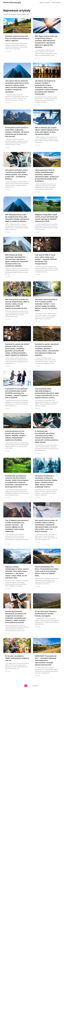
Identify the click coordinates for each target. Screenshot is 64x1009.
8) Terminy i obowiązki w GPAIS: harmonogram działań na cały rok (17, 658)
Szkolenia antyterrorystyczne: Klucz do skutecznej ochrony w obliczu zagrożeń (17, 38)
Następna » (35, 685)
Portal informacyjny (12, 2)
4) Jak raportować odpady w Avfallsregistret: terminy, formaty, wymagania (46, 613)
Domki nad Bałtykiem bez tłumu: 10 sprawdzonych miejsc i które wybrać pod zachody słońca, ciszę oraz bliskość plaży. (47, 571)
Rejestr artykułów (45, 2)
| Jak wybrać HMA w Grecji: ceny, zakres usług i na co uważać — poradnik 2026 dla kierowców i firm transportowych (46, 259)
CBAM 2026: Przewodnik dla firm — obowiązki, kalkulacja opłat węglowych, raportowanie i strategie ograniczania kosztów (45, 660)
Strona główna (56, 2)
